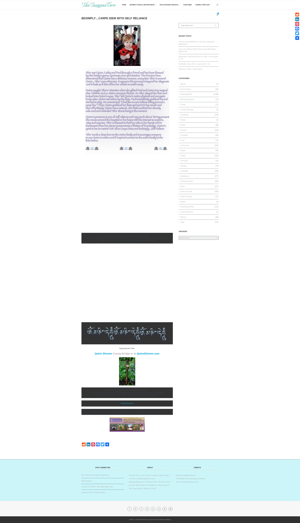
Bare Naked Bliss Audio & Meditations (95, 475)
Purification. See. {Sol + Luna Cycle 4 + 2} (194, 64)
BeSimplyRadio (199, 94)
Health (199, 150)
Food (199, 140)
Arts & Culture (199, 89)
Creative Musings (199, 109)
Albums (199, 84)
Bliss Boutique (86, 481)
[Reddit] (297, 14)
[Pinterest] (147, 509)
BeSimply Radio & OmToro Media (142, 5)
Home (124, 5)
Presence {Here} (199, 181)
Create (199, 104)
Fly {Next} (199, 135)
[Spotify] (165, 509)
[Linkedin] (153, 509)
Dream (199, 125)
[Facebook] (130, 509)
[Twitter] (136, 509)
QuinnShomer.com (148, 353)
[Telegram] (170, 509)
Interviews (199, 161)
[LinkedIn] (297, 19)
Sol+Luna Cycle (199, 191)
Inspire (199, 155)
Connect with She (202, 5)
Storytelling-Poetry (199, 207)
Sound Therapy (199, 196)
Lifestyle (199, 166)
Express (199, 130)
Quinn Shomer (103, 353)
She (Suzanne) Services (169, 5)
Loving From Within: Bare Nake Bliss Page (97, 487)
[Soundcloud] (159, 509)
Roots (199, 186)
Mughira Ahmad (189, 475)
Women (199, 217)
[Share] (297, 38)
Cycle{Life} (199, 115)
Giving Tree (199, 145)
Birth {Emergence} (199, 99)
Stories (199, 202)
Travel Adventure (199, 212)
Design (199, 120)
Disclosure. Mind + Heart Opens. (191, 69)
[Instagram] (141, 509)
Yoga (199, 222)
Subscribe (187, 5)
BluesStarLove (127, 403)
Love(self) (199, 171)
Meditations (199, 176)
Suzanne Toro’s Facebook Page (93, 492)
